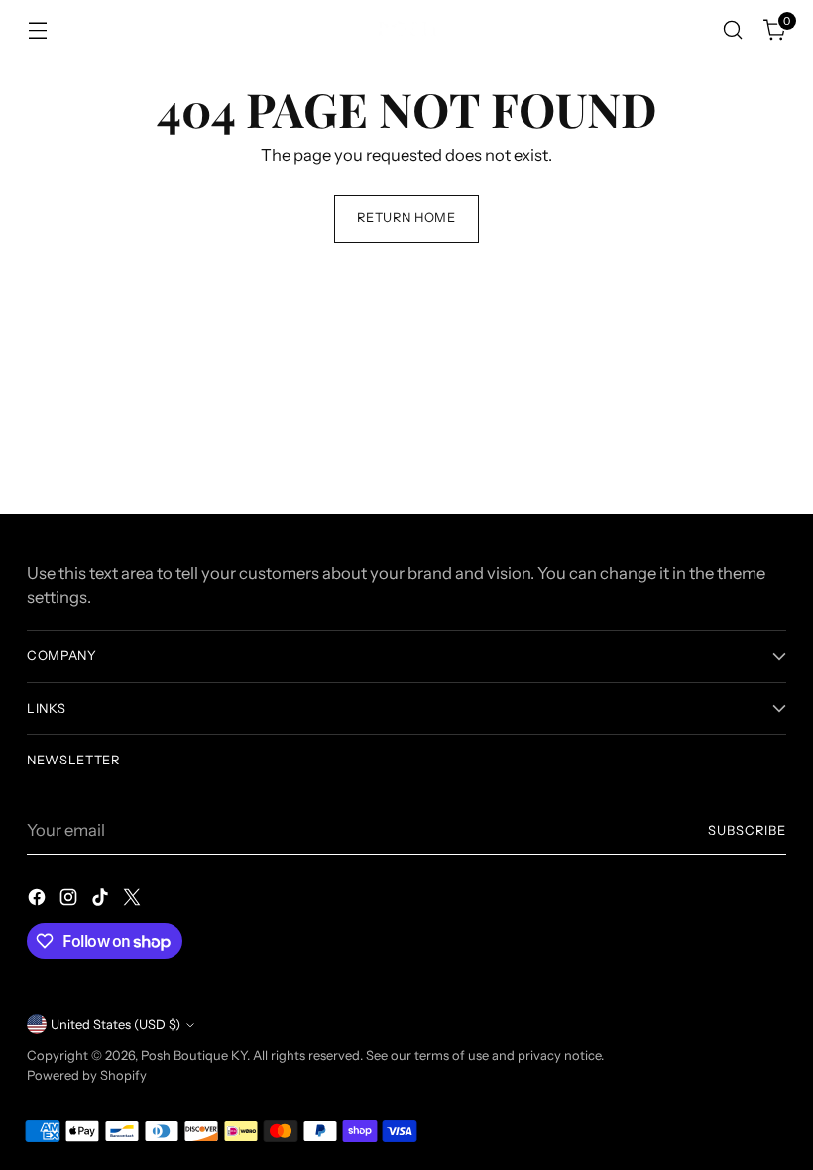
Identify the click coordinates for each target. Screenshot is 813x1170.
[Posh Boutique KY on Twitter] (134, 900)
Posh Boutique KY (194, 1055)
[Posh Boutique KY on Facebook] (39, 900)
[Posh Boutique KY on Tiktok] (102, 900)
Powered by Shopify (87, 1075)
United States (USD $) (115, 1024)
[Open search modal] (733, 30)
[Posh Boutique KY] (406, 29)
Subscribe (747, 830)
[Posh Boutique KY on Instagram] (70, 900)
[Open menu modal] (37, 30)
